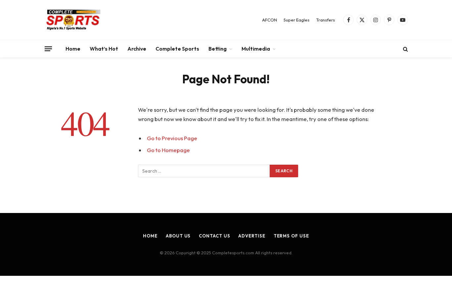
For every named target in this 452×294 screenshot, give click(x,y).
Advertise (251, 235)
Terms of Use (291, 235)
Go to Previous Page (172, 138)
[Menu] (48, 48)
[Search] (405, 48)
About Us (178, 235)
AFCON (269, 19)
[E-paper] (73, 20)
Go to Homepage (168, 150)
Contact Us (214, 235)
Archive (136, 48)
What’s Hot (104, 48)
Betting (217, 48)
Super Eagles (296, 19)
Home (73, 48)
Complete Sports (177, 48)
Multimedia (256, 48)
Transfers (325, 19)
